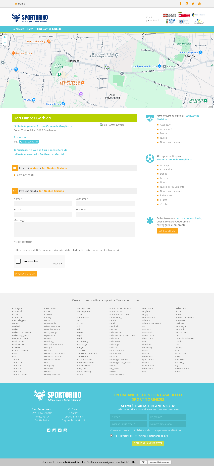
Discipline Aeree (52, 329)
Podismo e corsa (118, 374)
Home (21, 3)
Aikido (15, 314)
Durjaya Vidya (50, 332)
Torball (178, 335)
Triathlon (179, 341)
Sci (143, 326)
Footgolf (48, 347)
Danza (163, 133)
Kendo (80, 338)
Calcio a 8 (16, 371)
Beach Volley (18, 344)
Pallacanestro (116, 332)
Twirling (178, 347)
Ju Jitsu (80, 323)
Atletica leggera (19, 320)
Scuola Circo (148, 335)
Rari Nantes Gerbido (49, 28)
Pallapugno (115, 344)
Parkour (113, 356)
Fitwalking (49, 341)
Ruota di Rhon (148, 317)
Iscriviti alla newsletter (148, 443)
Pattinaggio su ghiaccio (120, 362)
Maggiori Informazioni (159, 462)
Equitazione (49, 335)
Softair (145, 350)
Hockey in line (83, 308)
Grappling (49, 365)
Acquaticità (166, 129)
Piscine (113, 371)
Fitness (164, 178)
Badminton (17, 323)
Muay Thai (81, 368)
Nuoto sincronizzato (171, 142)
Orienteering (116, 317)
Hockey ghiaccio (52, 374)
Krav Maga (82, 344)
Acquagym (165, 124)
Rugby (145, 314)
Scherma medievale (151, 323)
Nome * (18, 198)
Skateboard (147, 344)
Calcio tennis (50, 308)
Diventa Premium (74, 416)
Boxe (14, 356)
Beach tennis (18, 341)
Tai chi (178, 311)
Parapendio (115, 353)
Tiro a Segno (181, 326)
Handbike (49, 368)
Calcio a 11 (17, 362)
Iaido (79, 314)
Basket (15, 329)
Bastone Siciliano (20, 338)
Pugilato (146, 311)
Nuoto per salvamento (172, 186)
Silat (144, 341)
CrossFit (48, 314)
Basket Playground (20, 335)
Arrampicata (18, 317)
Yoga (177, 365)
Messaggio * (21, 220)
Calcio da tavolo (19, 374)
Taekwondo (180, 308)
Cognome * (82, 198)
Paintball (114, 326)
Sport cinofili (148, 359)
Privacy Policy (42, 416)
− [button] (5, 42)
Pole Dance (147, 308)
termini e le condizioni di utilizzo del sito (101, 250)
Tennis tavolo (181, 320)
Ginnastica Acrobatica (54, 353)
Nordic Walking (84, 371)
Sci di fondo (147, 332)
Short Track (147, 338)
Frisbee (47, 350)
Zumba (164, 204)
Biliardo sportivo (20, 350)
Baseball (16, 326)
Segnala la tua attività (73, 420)
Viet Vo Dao (180, 353)
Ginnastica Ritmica (53, 359)
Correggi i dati (167, 230)
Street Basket (148, 365)
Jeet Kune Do (83, 317)
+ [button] (5, 37)
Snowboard (147, 356)
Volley (177, 356)
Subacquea (147, 368)
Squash (145, 362)
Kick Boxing (82, 341)
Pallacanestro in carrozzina (122, 335)
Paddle (113, 320)
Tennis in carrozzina (184, 317)
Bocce (15, 353)
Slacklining (147, 347)
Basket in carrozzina (21, 332)
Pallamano (115, 338)
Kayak (79, 335)
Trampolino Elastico (184, 338)
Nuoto (163, 137)
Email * (18, 209)
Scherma (146, 320)
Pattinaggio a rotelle (119, 359)
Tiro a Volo (180, 329)
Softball (145, 353)
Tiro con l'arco (181, 332)
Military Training (84, 359)
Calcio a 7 (16, 368)
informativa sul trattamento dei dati (54, 250)
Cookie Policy (42, 420)
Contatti (73, 412)
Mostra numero (30, 142)
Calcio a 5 (16, 365)
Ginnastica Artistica (53, 356)
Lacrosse (81, 350)
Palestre (113, 329)
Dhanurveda (50, 323)
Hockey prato (83, 311)
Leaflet (210, 106)
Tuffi (177, 344)
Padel (112, 323)
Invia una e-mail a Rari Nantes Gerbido (41, 154)
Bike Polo (16, 347)
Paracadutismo (117, 350)
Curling (47, 317)
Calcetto (16, 359)
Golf (46, 362)
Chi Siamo (73, 409)
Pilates (29, 28)
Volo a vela (180, 359)
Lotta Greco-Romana (87, 353)
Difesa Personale (52, 326)
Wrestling (179, 362)
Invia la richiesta (25, 273)
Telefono (81, 209)
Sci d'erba (146, 329)
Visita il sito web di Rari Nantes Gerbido (42, 150)
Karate (80, 332)
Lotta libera (82, 356)
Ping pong (114, 368)
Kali (78, 329)
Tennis (178, 314)
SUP (144, 371)
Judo (79, 326)
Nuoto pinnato (116, 311)
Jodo (79, 320)
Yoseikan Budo (182, 368)
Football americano (53, 344)
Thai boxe (179, 323)
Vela (177, 350)
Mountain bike (83, 365)
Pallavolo (114, 347)
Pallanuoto (166, 195)
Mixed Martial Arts (85, 362)
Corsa (47, 311)
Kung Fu (80, 347)
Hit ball (47, 371)
